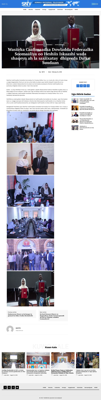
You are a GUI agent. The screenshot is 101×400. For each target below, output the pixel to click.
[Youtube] (17, 387)
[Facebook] (77, 85)
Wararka (49, 44)
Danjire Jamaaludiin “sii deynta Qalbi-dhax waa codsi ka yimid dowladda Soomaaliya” (87, 101)
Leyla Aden (6, 375)
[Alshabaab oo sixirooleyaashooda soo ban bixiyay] (74, 127)
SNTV (43, 72)
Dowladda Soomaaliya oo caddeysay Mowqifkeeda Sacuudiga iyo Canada (86, 114)
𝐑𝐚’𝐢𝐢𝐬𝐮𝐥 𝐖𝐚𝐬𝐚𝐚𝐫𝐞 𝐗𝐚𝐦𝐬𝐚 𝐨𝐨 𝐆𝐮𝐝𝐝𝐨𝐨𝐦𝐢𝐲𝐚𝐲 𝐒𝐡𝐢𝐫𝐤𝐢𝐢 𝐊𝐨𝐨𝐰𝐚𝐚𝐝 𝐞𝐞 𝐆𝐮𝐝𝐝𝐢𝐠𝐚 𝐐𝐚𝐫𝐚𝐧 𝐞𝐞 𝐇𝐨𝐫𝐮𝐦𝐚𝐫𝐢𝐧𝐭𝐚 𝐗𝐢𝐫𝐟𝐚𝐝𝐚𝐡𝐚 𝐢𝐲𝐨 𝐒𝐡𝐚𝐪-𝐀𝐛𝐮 (62, 371)
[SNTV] (10, 329)
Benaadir (40, 44)
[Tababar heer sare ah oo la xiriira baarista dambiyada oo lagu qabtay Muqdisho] (87, 360)
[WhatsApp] (88, 85)
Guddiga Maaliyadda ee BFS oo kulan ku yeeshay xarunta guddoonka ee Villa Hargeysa (13, 371)
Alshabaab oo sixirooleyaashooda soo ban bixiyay (87, 127)
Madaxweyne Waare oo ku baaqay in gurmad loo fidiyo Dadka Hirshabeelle (20, 314)
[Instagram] (9, 387)
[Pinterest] (84, 85)
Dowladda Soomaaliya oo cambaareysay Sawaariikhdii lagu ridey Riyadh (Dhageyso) (87, 108)
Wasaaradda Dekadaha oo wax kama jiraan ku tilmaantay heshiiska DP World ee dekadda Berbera (86, 121)
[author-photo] (3, 375)
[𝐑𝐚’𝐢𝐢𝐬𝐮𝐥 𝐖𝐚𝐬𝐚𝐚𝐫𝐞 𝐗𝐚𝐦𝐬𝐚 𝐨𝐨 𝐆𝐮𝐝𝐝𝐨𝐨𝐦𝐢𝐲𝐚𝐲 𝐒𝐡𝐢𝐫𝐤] (63, 360)
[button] (5, 4)
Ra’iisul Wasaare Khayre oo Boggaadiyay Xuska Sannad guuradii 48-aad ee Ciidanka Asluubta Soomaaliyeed (52, 316)
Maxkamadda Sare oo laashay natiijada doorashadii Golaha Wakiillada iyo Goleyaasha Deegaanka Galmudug (38, 371)
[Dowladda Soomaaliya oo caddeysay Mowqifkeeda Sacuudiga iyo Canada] (74, 114)
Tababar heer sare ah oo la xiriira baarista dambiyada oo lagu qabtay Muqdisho (86, 371)
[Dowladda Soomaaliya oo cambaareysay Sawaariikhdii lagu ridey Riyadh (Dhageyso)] (74, 107)
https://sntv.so (19, 330)
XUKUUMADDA (59, 44)
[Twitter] (81, 85)
